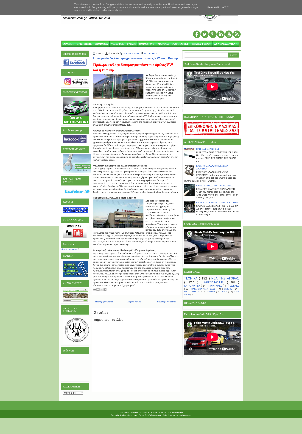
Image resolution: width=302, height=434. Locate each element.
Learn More (213, 7)
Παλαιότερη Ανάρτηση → (167, 302)
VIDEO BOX (117, 43)
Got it (225, 7)
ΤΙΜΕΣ (225, 292)
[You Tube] (229, 34)
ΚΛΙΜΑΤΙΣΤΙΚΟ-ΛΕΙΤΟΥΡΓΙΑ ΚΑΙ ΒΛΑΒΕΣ (214, 186)
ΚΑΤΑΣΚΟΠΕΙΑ (192, 285)
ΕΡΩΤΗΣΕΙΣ (84, 43)
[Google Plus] (213, 34)
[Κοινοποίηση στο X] (101, 289)
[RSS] (237, 34)
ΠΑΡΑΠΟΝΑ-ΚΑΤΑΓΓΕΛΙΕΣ (204, 289)
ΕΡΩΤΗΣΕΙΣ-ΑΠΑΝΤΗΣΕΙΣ (207, 149)
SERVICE (228, 289)
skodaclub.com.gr (142, 412)
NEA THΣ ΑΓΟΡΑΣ (131, 53)
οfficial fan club (168, 415)
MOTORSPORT (146, 43)
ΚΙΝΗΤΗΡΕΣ (215, 285)
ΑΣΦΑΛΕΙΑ (210, 291)
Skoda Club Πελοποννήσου (172, 412)
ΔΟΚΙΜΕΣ (234, 286)
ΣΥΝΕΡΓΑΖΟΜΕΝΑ (226, 43)
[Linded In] (221, 34)
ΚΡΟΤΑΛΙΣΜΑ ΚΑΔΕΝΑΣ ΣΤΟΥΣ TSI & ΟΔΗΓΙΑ (217, 202)
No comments (150, 53)
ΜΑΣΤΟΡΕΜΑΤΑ (192, 291)
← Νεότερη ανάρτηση (102, 302)
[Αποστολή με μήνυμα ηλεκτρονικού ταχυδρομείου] (94, 289)
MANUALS (163, 43)
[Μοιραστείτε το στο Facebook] (104, 289)
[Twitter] (205, 34)
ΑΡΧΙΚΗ (68, 43)
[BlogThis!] (98, 289)
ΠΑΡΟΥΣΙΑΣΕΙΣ (214, 282)
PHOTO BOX (101, 43)
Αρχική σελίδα (134, 302)
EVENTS (131, 43)
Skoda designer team (129, 415)
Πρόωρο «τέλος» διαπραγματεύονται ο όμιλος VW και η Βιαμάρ (135, 58)
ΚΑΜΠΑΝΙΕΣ (180, 43)
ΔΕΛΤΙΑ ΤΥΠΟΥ (201, 43)
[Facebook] (197, 34)
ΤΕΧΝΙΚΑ (191, 278)
